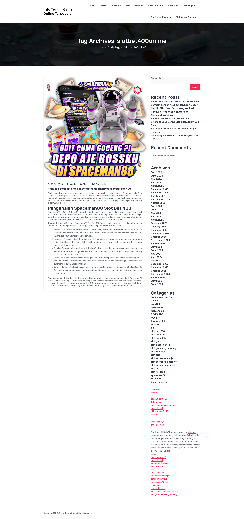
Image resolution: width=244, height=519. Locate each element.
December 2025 (160, 189)
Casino (102, 6)
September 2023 (160, 274)
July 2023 (156, 281)
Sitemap (139, 6)
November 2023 (160, 267)
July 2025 (156, 206)
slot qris (155, 355)
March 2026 (157, 186)
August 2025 (158, 203)
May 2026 (156, 179)
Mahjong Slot (189, 6)
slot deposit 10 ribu (159, 482)
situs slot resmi (158, 425)
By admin (71, 184)
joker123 (155, 396)
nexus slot (155, 485)
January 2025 (158, 226)
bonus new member (162, 297)
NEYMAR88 (157, 314)
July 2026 (156, 172)
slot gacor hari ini (160, 344)
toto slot (156, 378)
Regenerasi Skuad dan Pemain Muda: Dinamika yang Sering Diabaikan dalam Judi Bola (175, 122)
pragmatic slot (158, 488)
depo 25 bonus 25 (159, 399)
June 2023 (157, 284)
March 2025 (157, 220)
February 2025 (159, 223)
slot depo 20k (158, 338)
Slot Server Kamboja (161, 17)
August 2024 (158, 243)
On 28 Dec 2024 (55, 184)
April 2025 (156, 216)
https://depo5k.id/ (159, 411)
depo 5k (154, 393)
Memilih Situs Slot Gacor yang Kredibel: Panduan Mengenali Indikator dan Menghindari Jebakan (172, 111)
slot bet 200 (158, 331)
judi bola (154, 414)
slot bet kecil (157, 408)
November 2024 (160, 233)
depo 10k (155, 389)
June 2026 (157, 175)
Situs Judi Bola (155, 6)
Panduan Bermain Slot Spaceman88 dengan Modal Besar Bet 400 (89, 188)
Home (91, 6)
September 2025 (160, 199)
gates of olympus (159, 479)
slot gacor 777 (157, 473)
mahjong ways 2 (158, 457)
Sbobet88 (173, 6)
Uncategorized (159, 382)
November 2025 (160, 192)
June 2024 (157, 250)
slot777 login (158, 372)
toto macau (156, 402)
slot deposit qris (158, 466)
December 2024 (160, 230)
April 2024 (156, 257)
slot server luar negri (163, 365)
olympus (155, 317)
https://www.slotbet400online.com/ (112, 195)
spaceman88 (158, 375)
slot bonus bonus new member (165, 491)
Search (156, 78)
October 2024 (158, 236)
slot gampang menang (163, 348)
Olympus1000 (158, 321)
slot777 (155, 368)
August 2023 (158, 277)
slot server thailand (160, 463)
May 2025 (156, 213)
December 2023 (160, 264)
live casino (157, 307)
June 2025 (157, 209)
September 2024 (160, 240)
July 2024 (156, 247)
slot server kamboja (162, 358)
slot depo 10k (158, 334)
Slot (128, 6)
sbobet (155, 324)
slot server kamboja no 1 (164, 361)
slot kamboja (158, 351)
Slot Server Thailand (186, 17)
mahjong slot (158, 311)
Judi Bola (116, 6)
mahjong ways (157, 422)
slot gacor (156, 341)
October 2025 (158, 196)
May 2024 (156, 253)
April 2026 (156, 182)
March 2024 (157, 260)
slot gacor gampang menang (164, 405)
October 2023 (158, 270)
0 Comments (100, 184)
